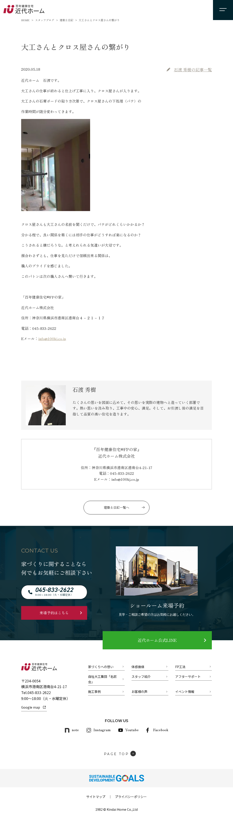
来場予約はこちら (54, 612)
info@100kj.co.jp (52, 338)
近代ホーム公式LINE (157, 640)
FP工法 (180, 666)
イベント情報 (184, 691)
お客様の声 (139, 691)
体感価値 (138, 666)
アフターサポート (188, 676)
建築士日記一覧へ (116, 507)
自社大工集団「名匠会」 (102, 679)
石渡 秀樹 (193, 69)
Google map (30, 707)
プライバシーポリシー (131, 796)
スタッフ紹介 (141, 676)
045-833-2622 (39, 692)
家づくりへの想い (101, 666)
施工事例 (94, 691)
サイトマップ (95, 796)
